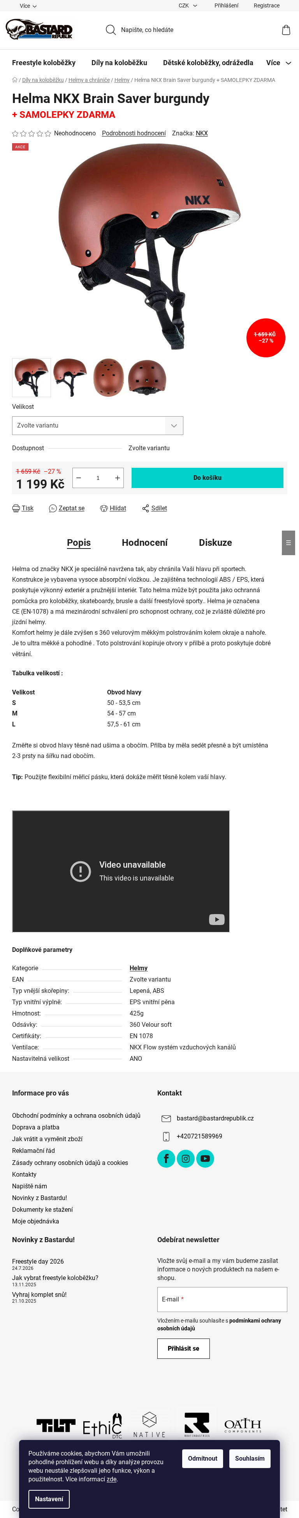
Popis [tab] (79, 542)
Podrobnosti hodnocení (134, 133)
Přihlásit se (183, 1348)
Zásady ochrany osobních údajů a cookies (70, 1162)
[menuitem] (43, 63)
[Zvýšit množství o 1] (117, 478)
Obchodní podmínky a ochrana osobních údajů (76, 1115)
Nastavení (49, 1499)
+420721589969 (199, 1136)
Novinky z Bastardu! (39, 1198)
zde (111, 1479)
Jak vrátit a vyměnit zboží (47, 1139)
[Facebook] (166, 1159)
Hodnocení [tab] (145, 542)
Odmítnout (202, 1458)
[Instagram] (186, 1159)
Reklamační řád (33, 1150)
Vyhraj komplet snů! (39, 1294)
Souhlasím (250, 1458)
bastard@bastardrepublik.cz (215, 1118)
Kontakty (24, 1174)
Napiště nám (29, 1186)
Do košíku (207, 477)
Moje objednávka (35, 1221)
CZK (184, 5)
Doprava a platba (36, 1127)
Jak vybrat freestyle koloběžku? (55, 1278)
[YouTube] (205, 1159)
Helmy (139, 968)
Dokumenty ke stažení (42, 1209)
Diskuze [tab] (215, 542)
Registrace (267, 5)
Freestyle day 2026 (38, 1261)
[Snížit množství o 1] (78, 478)
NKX (202, 133)
